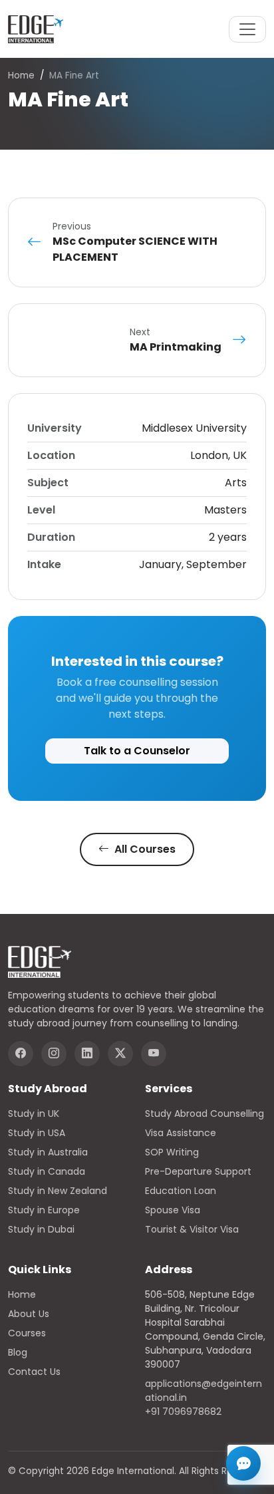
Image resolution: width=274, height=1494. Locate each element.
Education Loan (180, 1190)
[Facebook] (20, 1053)
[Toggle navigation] (247, 29)
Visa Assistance (180, 1132)
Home (21, 75)
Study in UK (33, 1113)
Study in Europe (44, 1210)
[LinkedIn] (87, 1053)
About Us (28, 1313)
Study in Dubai (41, 1229)
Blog (17, 1352)
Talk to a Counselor (137, 750)
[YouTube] (153, 1053)
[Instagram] (54, 1053)
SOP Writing (172, 1152)
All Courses (144, 849)
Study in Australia (48, 1152)
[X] (120, 1053)
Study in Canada (46, 1171)
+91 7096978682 (183, 1411)
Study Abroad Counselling (204, 1113)
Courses (27, 1333)
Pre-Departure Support (198, 1171)
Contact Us (34, 1371)
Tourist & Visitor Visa (192, 1229)
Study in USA (36, 1132)
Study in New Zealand (57, 1190)
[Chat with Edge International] (243, 1463)
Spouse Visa (172, 1210)
